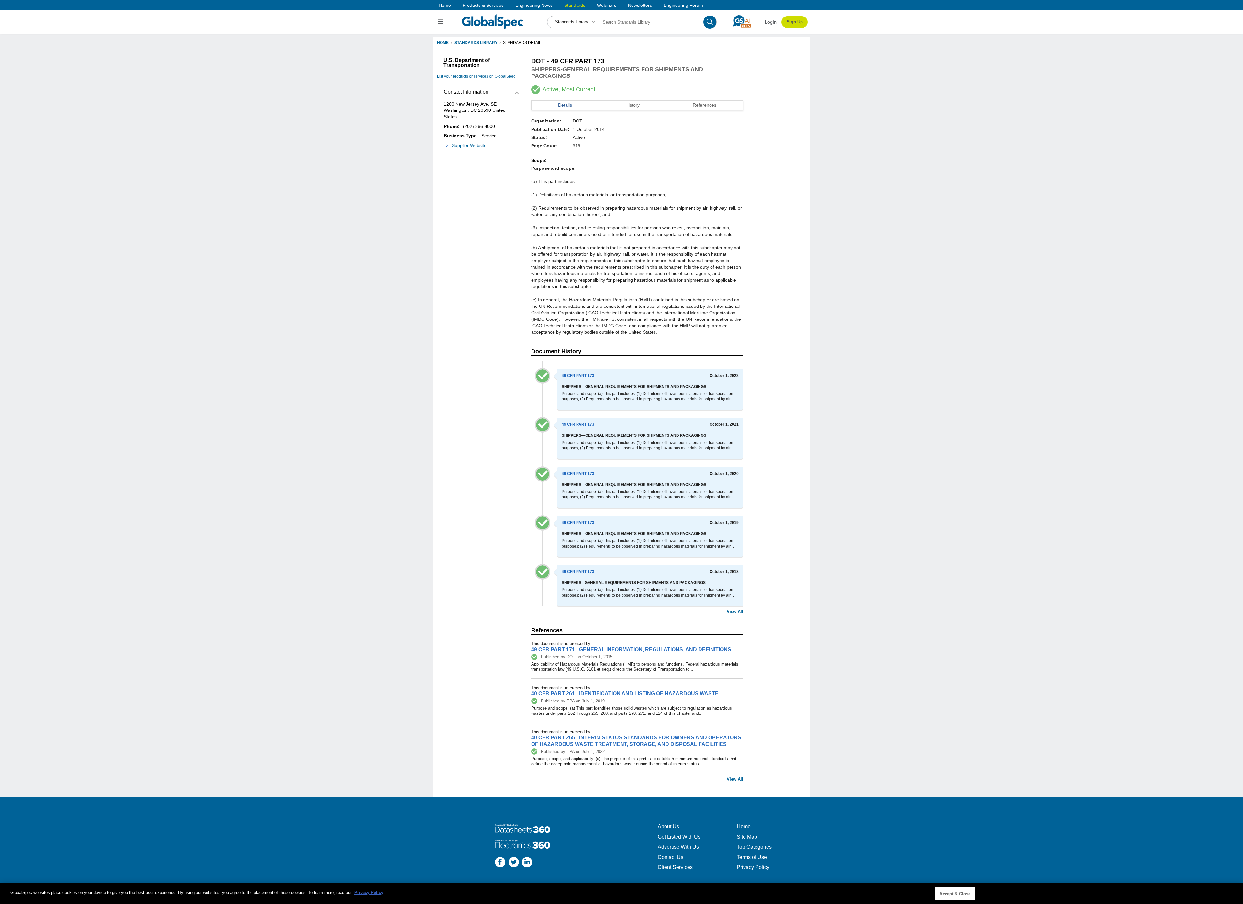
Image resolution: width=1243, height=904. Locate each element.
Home (445, 5)
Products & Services (483, 5)
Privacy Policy (753, 867)
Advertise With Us (678, 847)
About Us (668, 826)
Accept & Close (954, 893)
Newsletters (640, 5)
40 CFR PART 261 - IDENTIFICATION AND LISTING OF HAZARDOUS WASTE (625, 693)
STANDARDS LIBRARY (476, 43)
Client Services (675, 867)
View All (735, 611)
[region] (621, 893)
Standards (574, 5)
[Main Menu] (441, 22)
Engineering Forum (683, 5)
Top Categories (754, 847)
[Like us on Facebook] (500, 863)
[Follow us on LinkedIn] (527, 863)
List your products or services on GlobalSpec (476, 76)
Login (771, 22)
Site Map (747, 837)
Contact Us (670, 857)
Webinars (606, 5)
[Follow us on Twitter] (514, 863)
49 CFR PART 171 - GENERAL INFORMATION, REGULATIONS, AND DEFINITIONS (631, 649)
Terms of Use (752, 857)
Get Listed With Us (679, 837)
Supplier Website (469, 145)
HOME (443, 43)
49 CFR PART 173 (578, 375)
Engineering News (534, 5)
